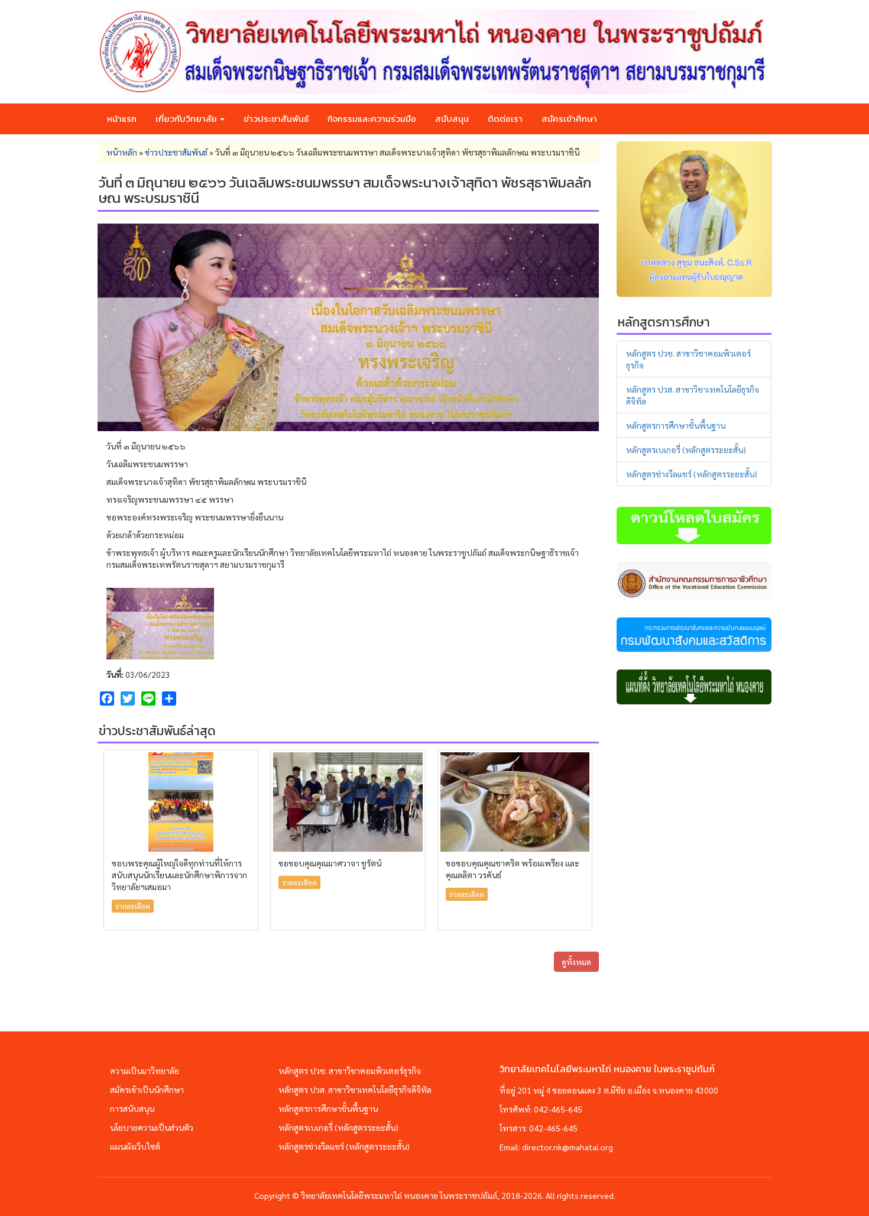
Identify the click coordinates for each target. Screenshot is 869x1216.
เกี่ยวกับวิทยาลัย (187, 118)
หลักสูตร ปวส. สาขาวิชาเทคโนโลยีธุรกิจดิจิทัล (355, 1089)
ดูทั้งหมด (576, 961)
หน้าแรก (122, 118)
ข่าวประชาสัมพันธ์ (276, 118)
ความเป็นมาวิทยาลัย (144, 1070)
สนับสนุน (452, 118)
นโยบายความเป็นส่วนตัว (151, 1127)
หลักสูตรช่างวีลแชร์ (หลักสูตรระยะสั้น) (691, 473)
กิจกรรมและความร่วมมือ (372, 118)
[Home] (434, 51)
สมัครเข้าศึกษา (569, 118)
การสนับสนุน (132, 1108)
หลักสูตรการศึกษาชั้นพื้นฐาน (675, 425)
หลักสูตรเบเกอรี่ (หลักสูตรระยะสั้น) (686, 449)
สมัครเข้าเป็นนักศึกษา (147, 1089)
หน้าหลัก (121, 152)
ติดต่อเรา (505, 118)
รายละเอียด (132, 906)
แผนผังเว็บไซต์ (135, 1146)
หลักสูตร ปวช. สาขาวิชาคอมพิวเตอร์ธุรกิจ (349, 1070)
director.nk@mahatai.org (567, 1146)
